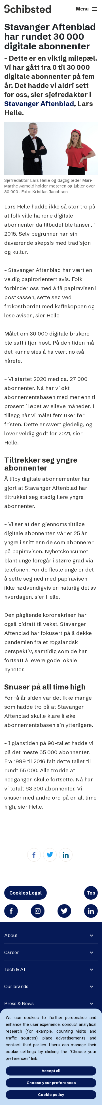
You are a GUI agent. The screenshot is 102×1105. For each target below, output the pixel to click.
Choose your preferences (51, 1082)
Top (91, 893)
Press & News (19, 1003)
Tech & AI (14, 969)
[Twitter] (50, 855)
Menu (87, 9)
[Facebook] (34, 855)
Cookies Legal (25, 893)
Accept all (51, 1070)
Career (11, 952)
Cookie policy (51, 1094)
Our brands (16, 986)
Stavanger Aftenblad (39, 104)
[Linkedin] (66, 855)
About (11, 935)
